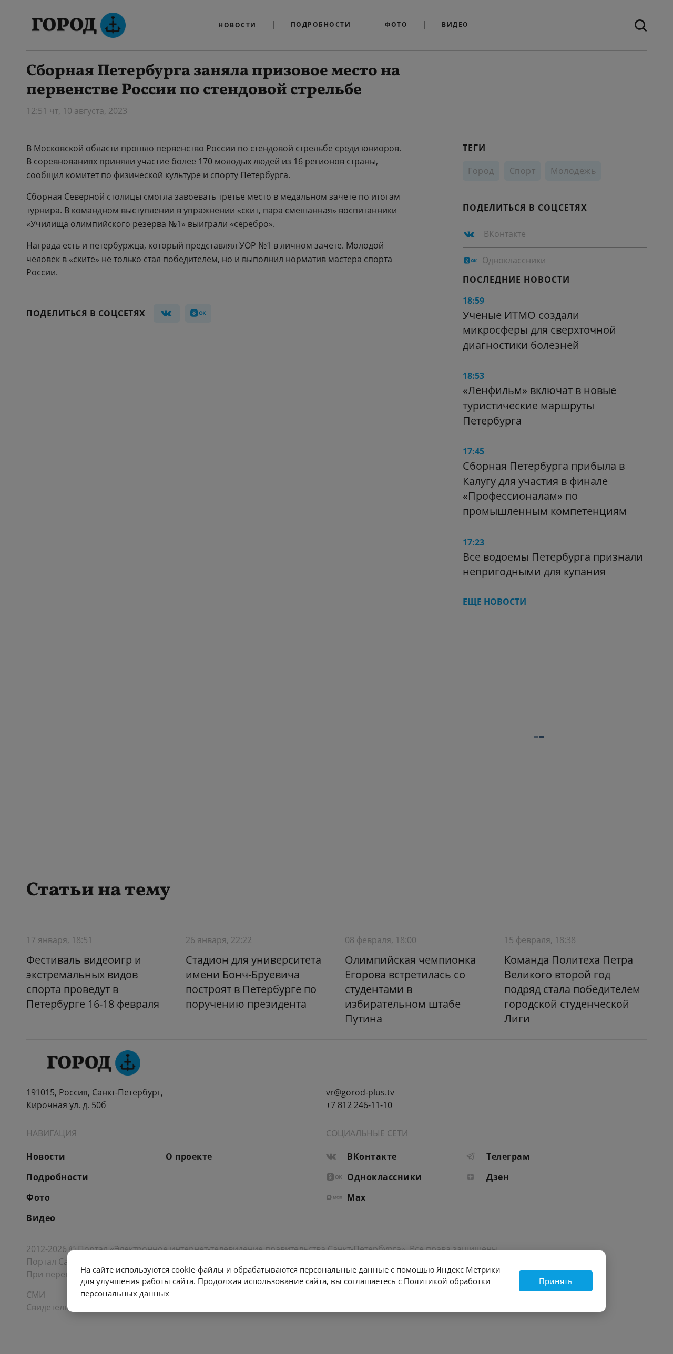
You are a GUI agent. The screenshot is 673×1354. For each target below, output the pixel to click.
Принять (556, 1281)
